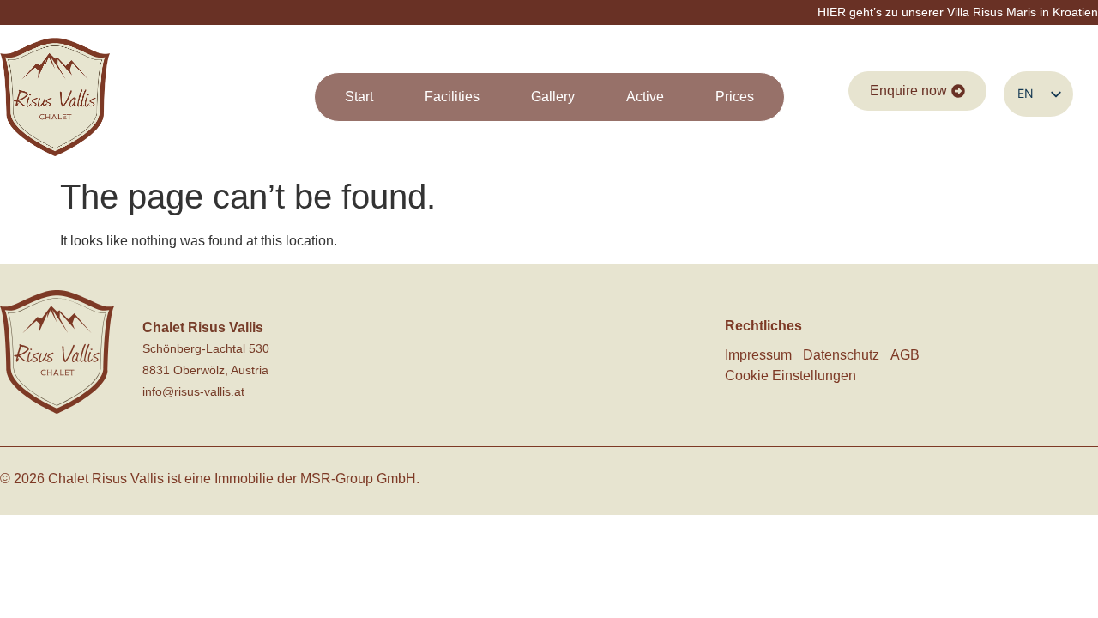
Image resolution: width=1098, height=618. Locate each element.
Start (359, 96)
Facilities (452, 96)
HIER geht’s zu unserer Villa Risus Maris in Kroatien (957, 12)
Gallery (553, 96)
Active (645, 96)
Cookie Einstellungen (790, 375)
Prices (734, 96)
